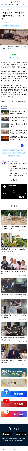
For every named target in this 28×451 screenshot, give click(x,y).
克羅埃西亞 (12, 156)
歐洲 (9, 153)
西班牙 (5, 25)
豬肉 (5, 153)
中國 (17, 25)
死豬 (14, 153)
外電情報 (11, 161)
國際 (8, 9)
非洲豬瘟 (12, 25)
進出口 (23, 150)
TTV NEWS (3, 9)
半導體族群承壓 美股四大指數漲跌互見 (18, 170)
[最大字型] (17, 57)
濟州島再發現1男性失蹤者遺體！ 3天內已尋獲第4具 (18, 174)
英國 (19, 153)
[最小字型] (10, 57)
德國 (24, 153)
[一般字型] (14, 57)
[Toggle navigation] (25, 447)
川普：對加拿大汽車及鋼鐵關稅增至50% (18, 165)
